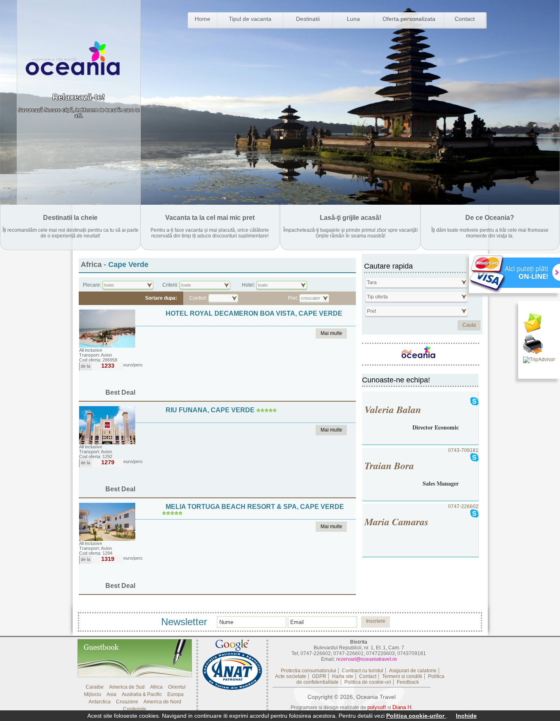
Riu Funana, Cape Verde (210, 410)
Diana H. (402, 707)
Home (202, 19)
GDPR (319, 676)
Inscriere (375, 621)
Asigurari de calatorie (413, 671)
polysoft (376, 707)
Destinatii (308, 19)
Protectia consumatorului (308, 671)
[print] (539, 345)
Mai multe (331, 333)
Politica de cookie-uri (367, 682)
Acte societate (290, 676)
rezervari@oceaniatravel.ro (366, 659)
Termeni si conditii (402, 676)
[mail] (539, 324)
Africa (91, 264)
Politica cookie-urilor (416, 715)
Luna (353, 19)
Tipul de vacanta (250, 19)
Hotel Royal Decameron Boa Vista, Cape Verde (254, 313)
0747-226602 (421, 516)
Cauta (469, 325)
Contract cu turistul (362, 671)
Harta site (342, 676)
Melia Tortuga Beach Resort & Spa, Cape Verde (255, 506)
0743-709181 (421, 468)
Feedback (408, 682)
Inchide (466, 715)
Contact (465, 19)
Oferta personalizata (408, 19)
